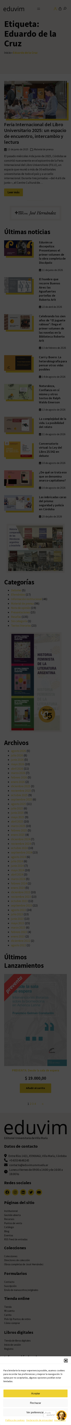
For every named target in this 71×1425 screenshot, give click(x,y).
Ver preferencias (35, 1412)
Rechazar (35, 1402)
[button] (66, 1360)
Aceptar (35, 1393)
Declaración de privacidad (39, 1420)
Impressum (60, 1420)
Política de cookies (15, 1420)
